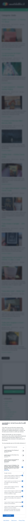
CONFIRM (8, 515)
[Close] (25, 423)
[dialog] (14, 472)
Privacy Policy (22, 520)
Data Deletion (6, 520)
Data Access (14, 520)
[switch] (23, 450)
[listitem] (14, 447)
